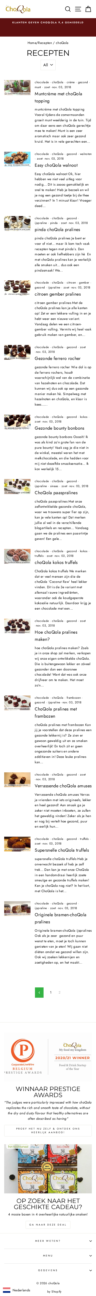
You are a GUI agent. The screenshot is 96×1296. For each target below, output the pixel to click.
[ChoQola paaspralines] (17, 486)
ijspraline (41, 223)
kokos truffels (56, 562)
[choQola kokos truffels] (17, 556)
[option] (48, 23)
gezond (83, 82)
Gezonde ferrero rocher (57, 358)
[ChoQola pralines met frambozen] (17, 703)
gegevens (48, 1270)
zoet (47, 87)
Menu (48, 1255)
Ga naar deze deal (48, 1225)
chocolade (42, 82)
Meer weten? (48, 1241)
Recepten (45, 42)
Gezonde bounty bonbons (59, 428)
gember (84, 282)
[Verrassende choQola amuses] (17, 779)
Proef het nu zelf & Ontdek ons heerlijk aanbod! (48, 1130)
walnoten (86, 154)
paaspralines (56, 493)
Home (32, 42)
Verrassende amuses (63, 786)
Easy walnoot (56, 165)
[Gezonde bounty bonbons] (17, 422)
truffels (39, 556)
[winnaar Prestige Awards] (48, 1056)
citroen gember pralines (58, 294)
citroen (71, 282)
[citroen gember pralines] (17, 287)
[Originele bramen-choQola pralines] (17, 908)
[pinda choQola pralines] (17, 223)
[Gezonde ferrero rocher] (17, 352)
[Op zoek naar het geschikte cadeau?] (48, 1168)
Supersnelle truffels (62, 850)
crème (71, 82)
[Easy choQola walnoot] (17, 159)
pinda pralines (57, 229)
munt (38, 87)
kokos (84, 417)
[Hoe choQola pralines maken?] (17, 626)
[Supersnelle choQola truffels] (17, 844)
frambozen (74, 698)
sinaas (54, 486)
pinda (54, 223)
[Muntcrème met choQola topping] (17, 87)
